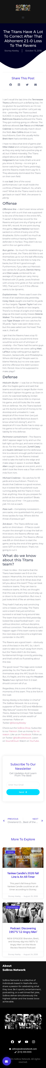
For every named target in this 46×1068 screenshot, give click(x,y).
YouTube (34, 741)
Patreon (13, 731)
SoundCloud (12, 741)
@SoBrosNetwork (22, 738)
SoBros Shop (23, 728)
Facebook (26, 734)
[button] (23, 17)
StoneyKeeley (18, 723)
